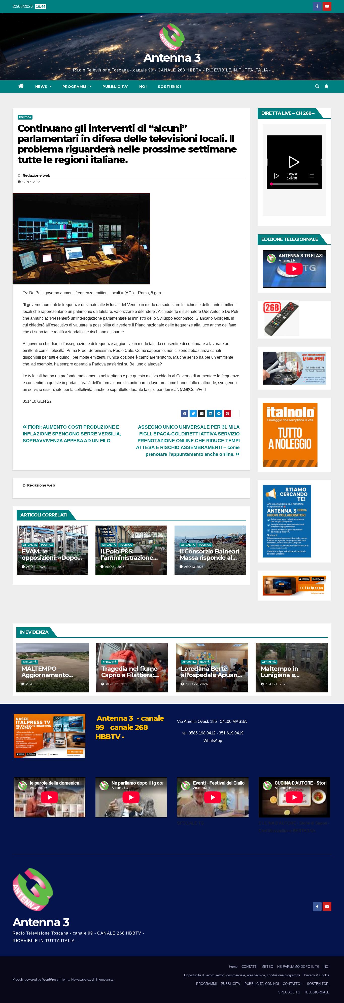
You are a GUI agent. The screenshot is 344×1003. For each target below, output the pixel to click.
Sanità (205, 662)
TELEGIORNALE (316, 992)
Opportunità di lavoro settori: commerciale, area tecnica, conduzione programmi (242, 975)
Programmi (75, 86)
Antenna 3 (172, 57)
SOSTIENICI (169, 86)
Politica (25, 117)
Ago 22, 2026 (37, 684)
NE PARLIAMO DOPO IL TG (298, 967)
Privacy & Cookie (316, 975)
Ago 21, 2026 (276, 684)
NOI (143, 86)
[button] (317, 86)
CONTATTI (249, 967)
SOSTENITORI (318, 984)
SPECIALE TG (289, 992)
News (42, 86)
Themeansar (104, 979)
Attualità (30, 544)
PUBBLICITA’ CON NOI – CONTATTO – (274, 984)
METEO (267, 967)
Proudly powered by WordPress (36, 979)
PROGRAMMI (206, 984)
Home (233, 967)
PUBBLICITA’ (115, 86)
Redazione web (36, 175)
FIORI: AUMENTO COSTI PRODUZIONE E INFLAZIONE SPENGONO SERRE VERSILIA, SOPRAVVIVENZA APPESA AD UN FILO (72, 433)
